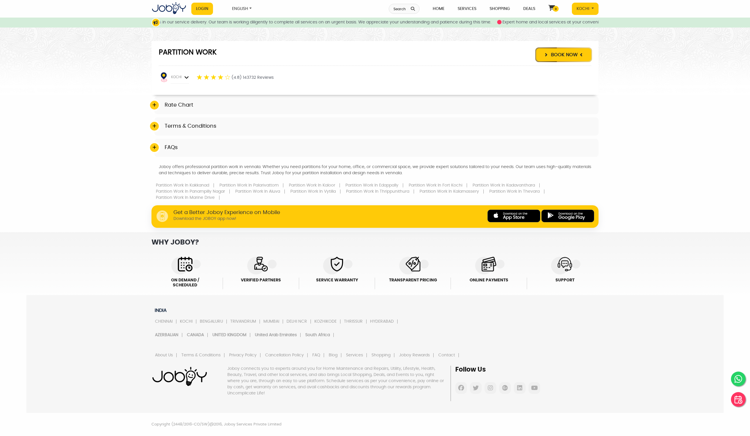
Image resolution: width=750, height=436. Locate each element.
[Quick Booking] (738, 399)
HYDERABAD (382, 321)
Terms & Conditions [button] (190, 126)
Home (438, 9)
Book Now (564, 54)
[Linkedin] (520, 388)
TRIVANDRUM (243, 321)
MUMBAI (271, 321)
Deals (529, 9)
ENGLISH (240, 9)
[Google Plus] (505, 388)
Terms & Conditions (201, 355)
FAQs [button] (171, 147)
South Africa (317, 335)
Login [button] (202, 9)
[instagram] (490, 388)
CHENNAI (164, 321)
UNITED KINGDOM (229, 335)
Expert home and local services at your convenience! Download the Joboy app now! (574, 22)
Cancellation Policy (284, 355)
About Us (164, 355)
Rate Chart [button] (179, 105)
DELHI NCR (297, 321)
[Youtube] (534, 388)
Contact (446, 355)
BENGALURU (211, 321)
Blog (333, 355)
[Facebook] (461, 388)
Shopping (500, 9)
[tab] (376, 105)
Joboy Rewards (414, 355)
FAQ (316, 355)
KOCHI (583, 9)
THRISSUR (353, 321)
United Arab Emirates (276, 335)
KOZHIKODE (325, 321)
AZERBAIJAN (166, 335)
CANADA (195, 335)
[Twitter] (476, 388)
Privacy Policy (243, 355)
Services (467, 9)
